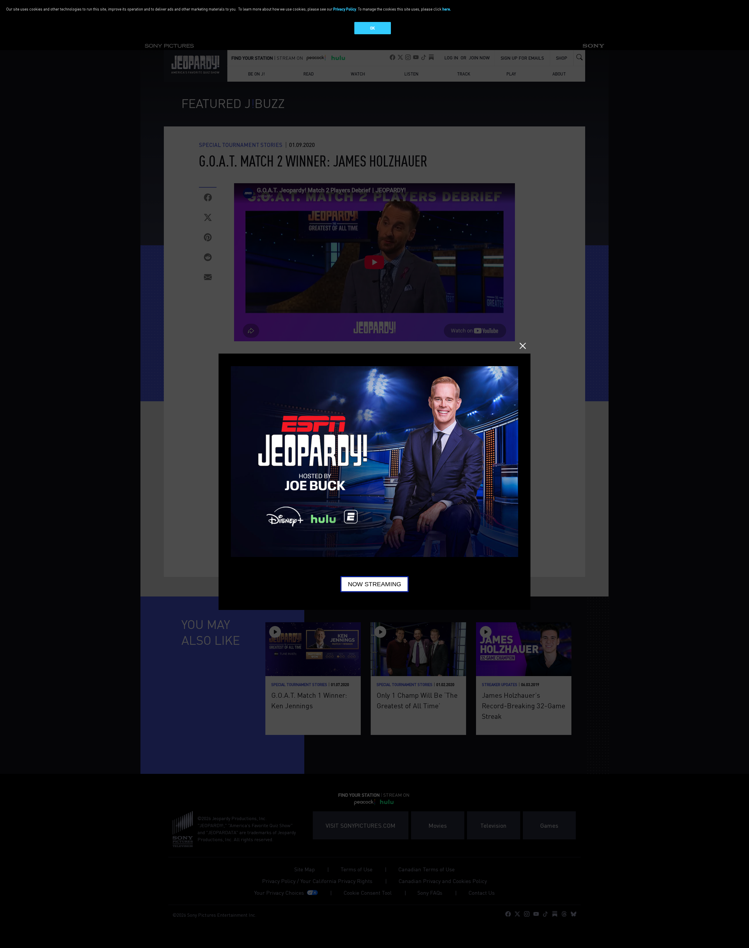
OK (372, 27)
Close (522, 346)
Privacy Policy (344, 8)
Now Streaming (374, 584)
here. (446, 8)
